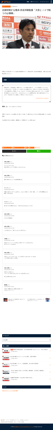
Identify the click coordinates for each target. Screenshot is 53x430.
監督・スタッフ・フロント (19, 147)
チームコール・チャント (44, 1)
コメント (32, 147)
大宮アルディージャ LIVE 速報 (10, 390)
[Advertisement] (26, 59)
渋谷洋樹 (38, 147)
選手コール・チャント (35, 1)
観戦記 (28, 1)
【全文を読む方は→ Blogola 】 (42, 98)
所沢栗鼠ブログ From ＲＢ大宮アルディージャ (23, 426)
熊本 (27, 147)
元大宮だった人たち (6, 6)
